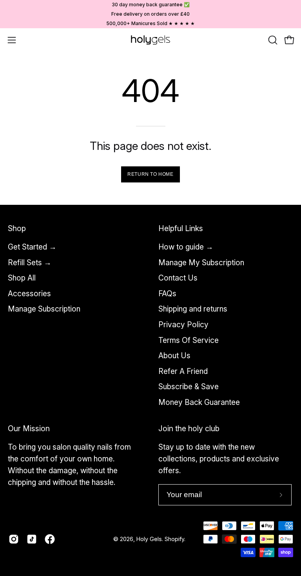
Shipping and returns (192, 309)
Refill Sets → (29, 262)
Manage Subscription (44, 309)
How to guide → (185, 247)
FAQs (167, 293)
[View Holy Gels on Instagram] (14, 539)
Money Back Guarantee (199, 402)
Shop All (22, 278)
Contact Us (178, 278)
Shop (17, 228)
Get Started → (32, 247)
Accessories (29, 293)
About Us (174, 355)
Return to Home (150, 174)
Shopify (174, 539)
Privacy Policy (183, 324)
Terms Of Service (188, 340)
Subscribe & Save (188, 387)
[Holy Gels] (150, 40)
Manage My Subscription (201, 262)
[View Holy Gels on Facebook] (50, 539)
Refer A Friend (183, 371)
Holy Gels (149, 539)
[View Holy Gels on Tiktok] (32, 539)
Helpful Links (180, 228)
